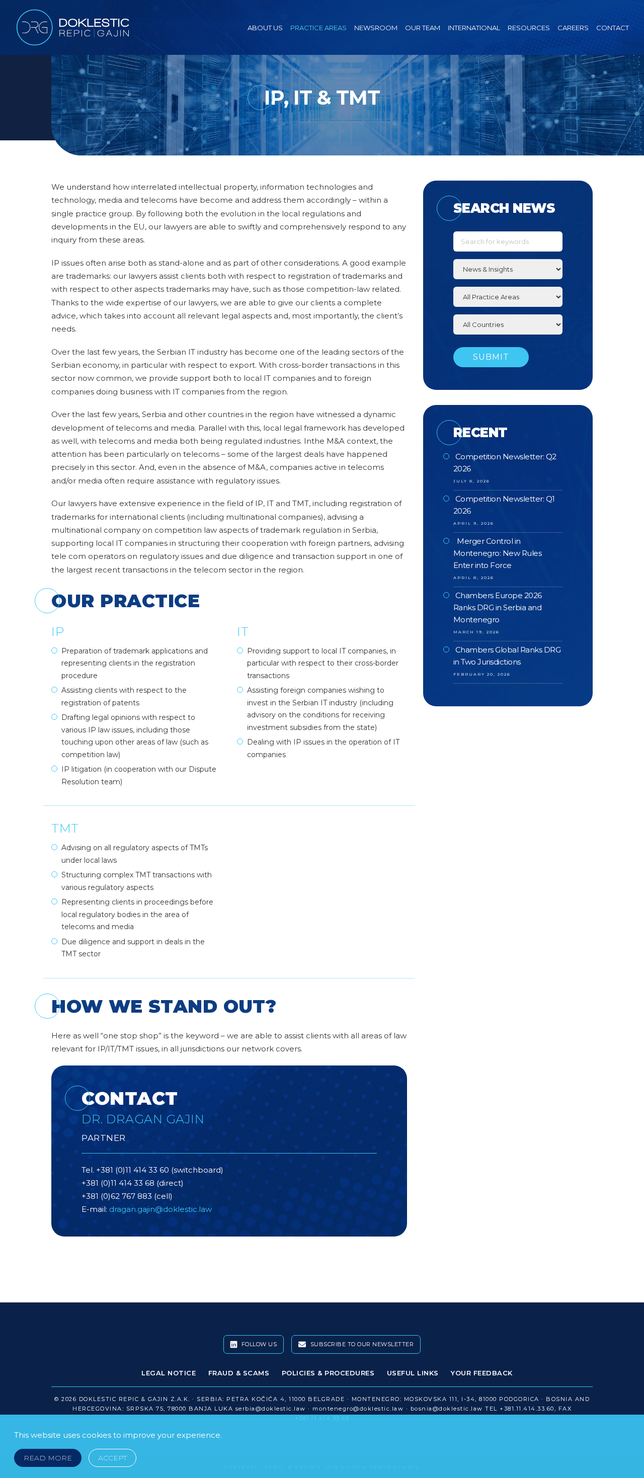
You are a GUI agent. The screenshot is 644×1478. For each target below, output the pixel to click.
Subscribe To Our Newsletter (361, 1344)
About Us (265, 28)
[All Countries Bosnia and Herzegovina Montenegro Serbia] (507, 324)
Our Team (422, 28)
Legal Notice (168, 1373)
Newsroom (375, 28)
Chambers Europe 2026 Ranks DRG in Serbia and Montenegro (497, 607)
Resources (529, 28)
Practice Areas (318, 28)
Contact (612, 28)
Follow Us (258, 1344)
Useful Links (413, 1373)
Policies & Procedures (328, 1373)
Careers (573, 28)
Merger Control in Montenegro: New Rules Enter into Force (497, 553)
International (474, 28)
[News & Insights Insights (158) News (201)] (507, 269)
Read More (48, 1457)
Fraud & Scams (239, 1373)
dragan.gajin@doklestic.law (160, 1209)
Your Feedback (482, 1373)
